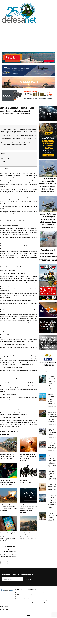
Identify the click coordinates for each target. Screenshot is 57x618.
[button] (49, 11)
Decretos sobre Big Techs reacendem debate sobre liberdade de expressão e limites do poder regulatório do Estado (8, 536)
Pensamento (27, 113)
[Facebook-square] (0, 609)
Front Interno (16, 113)
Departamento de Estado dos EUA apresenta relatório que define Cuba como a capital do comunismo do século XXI (28, 508)
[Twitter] (4, 609)
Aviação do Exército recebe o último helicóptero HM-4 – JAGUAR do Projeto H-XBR (52, 445)
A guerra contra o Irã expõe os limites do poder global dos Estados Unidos (52, 475)
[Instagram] (7, 609)
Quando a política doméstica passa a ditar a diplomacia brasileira (8, 482)
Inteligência (22, 113)
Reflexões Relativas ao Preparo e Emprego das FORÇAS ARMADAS (7, 456)
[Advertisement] (28, 34)
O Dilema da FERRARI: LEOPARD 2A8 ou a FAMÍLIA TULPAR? (52, 432)
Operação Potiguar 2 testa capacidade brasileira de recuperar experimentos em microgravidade (52, 399)
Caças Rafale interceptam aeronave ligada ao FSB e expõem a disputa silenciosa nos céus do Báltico (52, 460)
